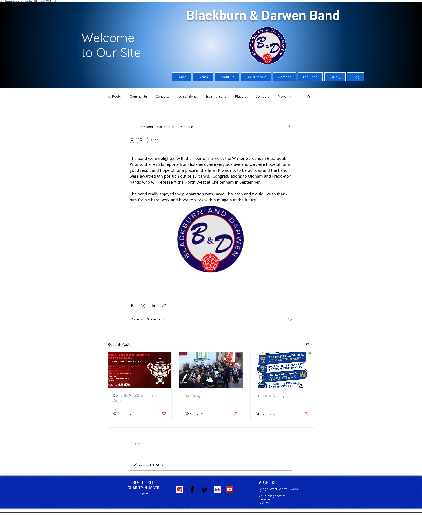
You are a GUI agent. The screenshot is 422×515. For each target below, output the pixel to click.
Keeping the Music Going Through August (134, 398)
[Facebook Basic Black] (192, 489)
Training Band (216, 96)
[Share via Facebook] (132, 305)
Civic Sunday (192, 395)
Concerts (163, 96)
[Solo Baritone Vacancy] (282, 370)
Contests (262, 96)
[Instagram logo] (179, 489)
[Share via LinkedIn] (153, 305)
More (282, 96)
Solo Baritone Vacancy (270, 395)
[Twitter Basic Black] (204, 489)
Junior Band (187, 96)
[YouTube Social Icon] (229, 489)
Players (241, 96)
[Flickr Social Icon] (217, 489)
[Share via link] (164, 305)
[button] (227, 76)
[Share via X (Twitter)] (142, 305)
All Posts (114, 96)
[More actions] (289, 126)
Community (138, 96)
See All (309, 344)
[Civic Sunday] (211, 370)
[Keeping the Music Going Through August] (139, 370)
